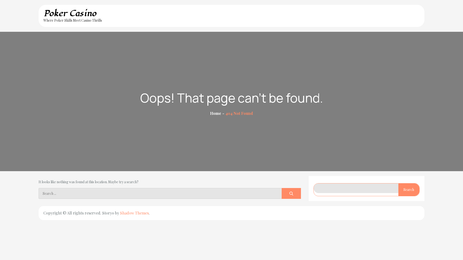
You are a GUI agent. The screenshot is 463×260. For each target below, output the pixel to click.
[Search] (291, 193)
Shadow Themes (134, 212)
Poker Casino (69, 13)
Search (408, 189)
